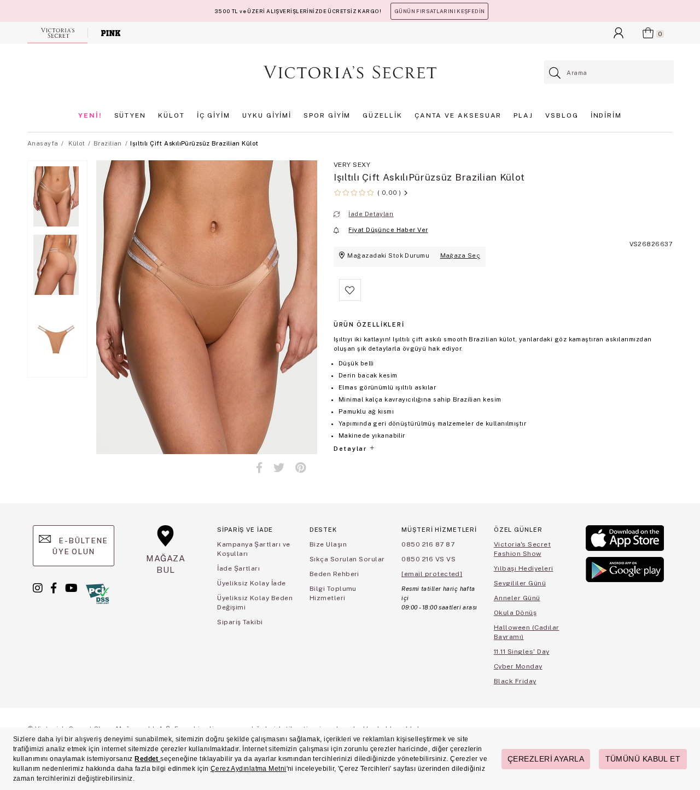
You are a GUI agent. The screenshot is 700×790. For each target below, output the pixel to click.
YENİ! (90, 115)
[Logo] (350, 72)
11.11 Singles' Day (522, 651)
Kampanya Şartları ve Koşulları (253, 549)
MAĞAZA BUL (165, 563)
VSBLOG (562, 115)
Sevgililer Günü (520, 583)
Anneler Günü (517, 598)
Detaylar (351, 448)
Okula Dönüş (515, 613)
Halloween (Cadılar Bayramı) (526, 632)
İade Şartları (238, 568)
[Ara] (555, 73)
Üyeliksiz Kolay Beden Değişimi (255, 602)
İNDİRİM (606, 115)
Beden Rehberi (334, 574)
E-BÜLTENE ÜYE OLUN (80, 546)
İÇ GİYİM (213, 115)
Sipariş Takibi (240, 622)
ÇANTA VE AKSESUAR (458, 115)
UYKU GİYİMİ (266, 115)
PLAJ (523, 115)
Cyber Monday (518, 666)
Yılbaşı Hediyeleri (523, 568)
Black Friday (515, 681)
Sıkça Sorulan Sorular (347, 559)
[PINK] (110, 33)
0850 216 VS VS (428, 559)
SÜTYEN (130, 115)
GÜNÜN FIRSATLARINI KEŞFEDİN (439, 11)
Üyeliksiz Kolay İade (251, 583)
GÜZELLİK (382, 115)
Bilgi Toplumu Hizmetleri (333, 593)
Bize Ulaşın (328, 544)
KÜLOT (171, 115)
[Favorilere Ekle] (350, 299)
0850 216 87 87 (427, 544)
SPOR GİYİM (327, 115)
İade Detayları (370, 214)
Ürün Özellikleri (369, 324)
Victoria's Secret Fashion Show (522, 549)
